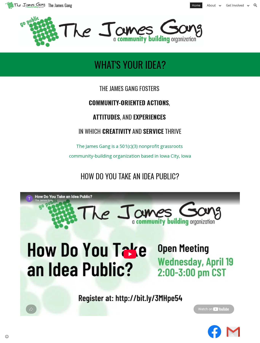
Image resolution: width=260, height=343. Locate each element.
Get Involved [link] (235, 5)
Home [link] (196, 5)
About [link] (211, 5)
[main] (130, 64)
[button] (255, 5)
